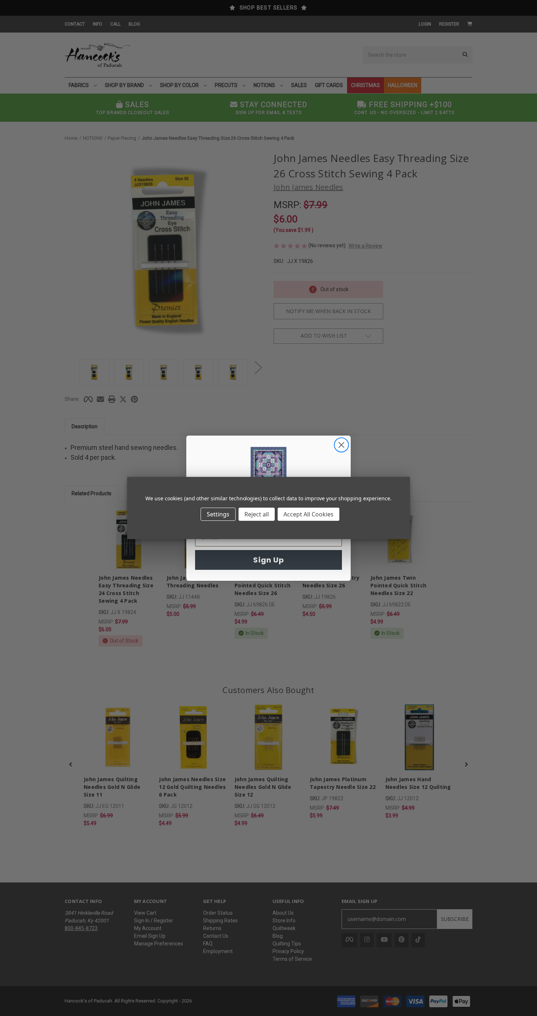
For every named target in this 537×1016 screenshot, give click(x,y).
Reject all (256, 514)
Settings (218, 514)
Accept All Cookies (308, 514)
